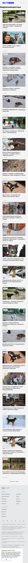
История (4, 514)
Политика (4, 503)
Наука (17, 496)
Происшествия (5, 496)
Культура (18, 494)
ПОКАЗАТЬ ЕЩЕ (14, 481)
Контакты (4, 511)
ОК (6, 559)
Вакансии (4, 516)
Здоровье (18, 501)
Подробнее (4, 509)
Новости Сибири (6, 494)
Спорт (17, 503)
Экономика (4, 501)
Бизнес (18, 498)
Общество (4, 498)
